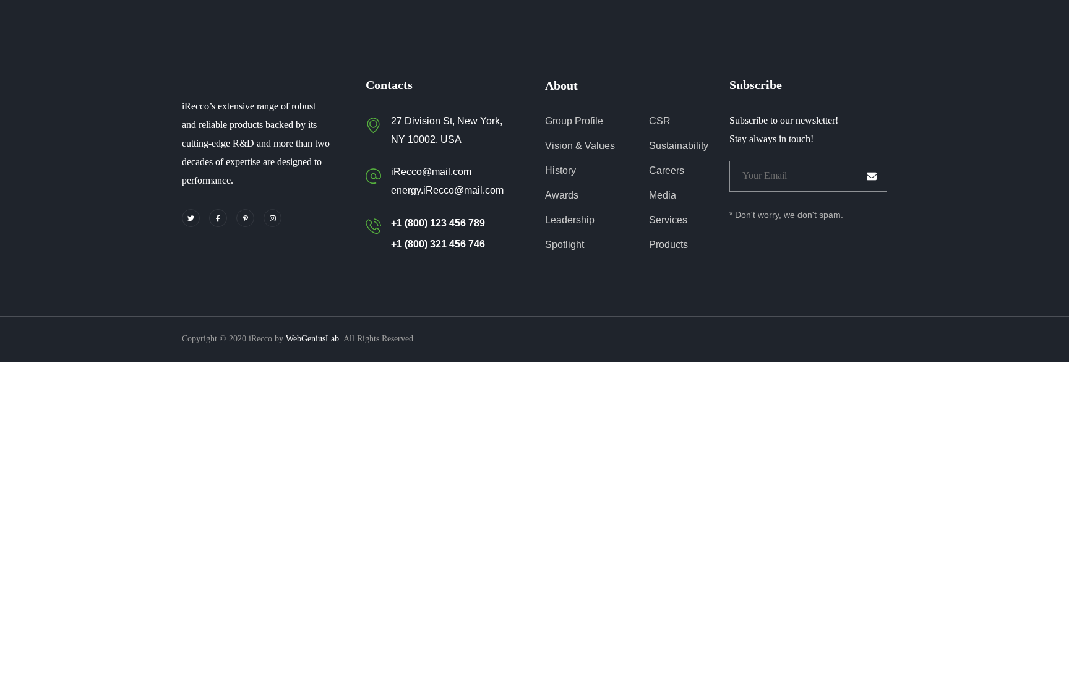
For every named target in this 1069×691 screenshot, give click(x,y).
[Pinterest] (245, 218)
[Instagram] (272, 218)
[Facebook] (218, 218)
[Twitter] (191, 218)
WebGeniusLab (312, 338)
